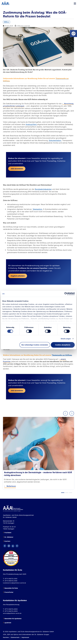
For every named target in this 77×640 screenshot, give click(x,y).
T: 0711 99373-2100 (10, 579)
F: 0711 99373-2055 (10, 611)
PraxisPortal (9, 592)
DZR (8, 634)
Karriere (7, 541)
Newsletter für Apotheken (13, 618)
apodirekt (8, 623)
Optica (16, 634)
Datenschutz (15, 637)
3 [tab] (70, 492)
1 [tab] (62, 492)
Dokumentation (55, 140)
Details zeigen (66, 339)
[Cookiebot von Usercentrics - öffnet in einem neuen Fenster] (66, 293)
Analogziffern (31, 124)
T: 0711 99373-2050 (10, 609)
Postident (8, 532)
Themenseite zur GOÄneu (62, 355)
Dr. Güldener (9, 537)
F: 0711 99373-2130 (10, 581)
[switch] (29, 331)
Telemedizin (37, 209)
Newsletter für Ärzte (11, 588)
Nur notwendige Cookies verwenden (34, 345)
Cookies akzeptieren (62, 345)
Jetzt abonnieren (17, 168)
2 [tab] (66, 492)
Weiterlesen (11, 486)
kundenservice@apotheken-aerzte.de (14, 583)
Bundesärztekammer (43, 189)
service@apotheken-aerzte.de (12, 613)
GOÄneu (6, 22)
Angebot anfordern (18, 276)
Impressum (25, 637)
